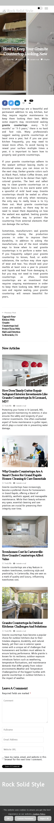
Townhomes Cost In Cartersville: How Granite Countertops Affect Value (22, 555)
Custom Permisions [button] (25, 818)
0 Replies (46, 60)
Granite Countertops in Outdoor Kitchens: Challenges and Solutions (24, 625)
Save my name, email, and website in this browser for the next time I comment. (25, 758)
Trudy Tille (10, 60)
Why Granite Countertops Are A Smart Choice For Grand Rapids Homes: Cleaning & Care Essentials (24, 475)
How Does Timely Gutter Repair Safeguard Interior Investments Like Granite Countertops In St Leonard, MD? (25, 396)
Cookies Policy (38, 814)
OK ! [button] (9, 818)
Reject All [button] (44, 818)
